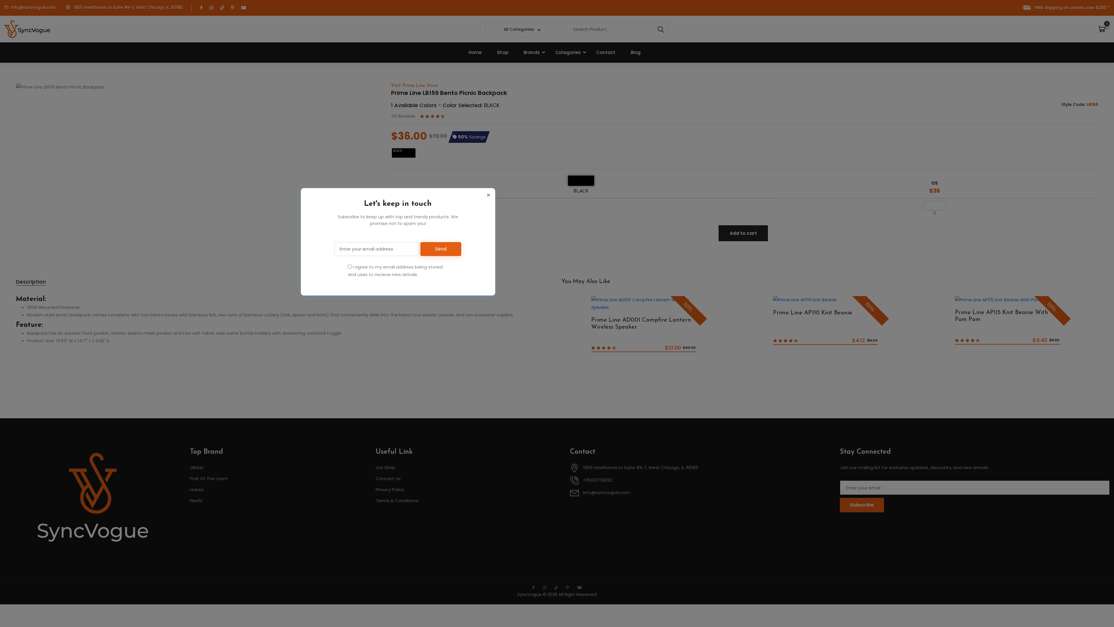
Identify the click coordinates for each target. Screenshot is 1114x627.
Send (440, 249)
